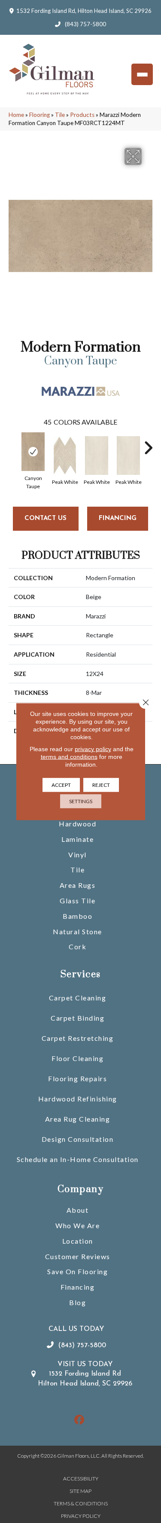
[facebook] (79, 1420)
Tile (60, 114)
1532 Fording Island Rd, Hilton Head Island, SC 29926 (84, 10)
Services (81, 974)
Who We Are (77, 1225)
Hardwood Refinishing (77, 1099)
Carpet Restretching (78, 1038)
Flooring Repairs (77, 1078)
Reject (101, 785)
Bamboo (77, 916)
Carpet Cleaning (77, 998)
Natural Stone (77, 931)
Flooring (39, 114)
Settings (80, 801)
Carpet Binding (77, 1018)
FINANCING (118, 518)
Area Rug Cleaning (77, 1119)
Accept (61, 785)
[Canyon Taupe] (33, 451)
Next (148, 443)
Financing (78, 1287)
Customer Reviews (77, 1256)
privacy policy (93, 749)
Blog (77, 1302)
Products (82, 114)
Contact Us (45, 518)
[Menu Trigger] (142, 74)
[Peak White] (65, 455)
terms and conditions (69, 756)
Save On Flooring (77, 1271)
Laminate (77, 839)
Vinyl (77, 854)
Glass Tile (77, 900)
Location (77, 1241)
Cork (77, 946)
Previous (12, 443)
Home (16, 114)
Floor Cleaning (77, 1058)
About (78, 1210)
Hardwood (77, 824)
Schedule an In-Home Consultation (78, 1159)
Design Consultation (78, 1139)
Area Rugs (78, 885)
